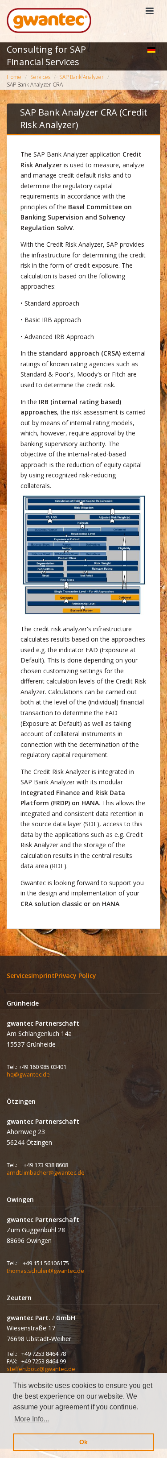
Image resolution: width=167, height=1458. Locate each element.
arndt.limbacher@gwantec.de (46, 1172)
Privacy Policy (75, 975)
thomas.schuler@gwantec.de (45, 1271)
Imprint (43, 975)
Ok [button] (83, 1442)
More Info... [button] (31, 1419)
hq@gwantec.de (28, 1074)
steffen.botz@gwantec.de (41, 1369)
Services (19, 975)
